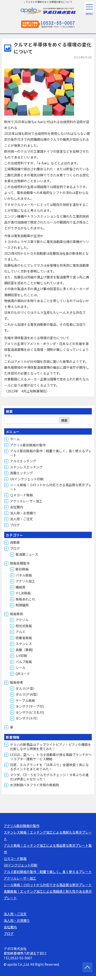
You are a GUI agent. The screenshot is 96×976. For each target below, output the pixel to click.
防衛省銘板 (24, 637)
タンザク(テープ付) (30, 706)
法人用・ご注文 (21, 518)
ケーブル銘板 (25, 700)
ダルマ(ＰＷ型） (28, 694)
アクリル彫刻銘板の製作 (28, 445)
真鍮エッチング (21, 473)
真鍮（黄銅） (25, 649)
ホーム (15, 439)
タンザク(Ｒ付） (28, 718)
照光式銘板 (24, 625)
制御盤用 (22, 605)
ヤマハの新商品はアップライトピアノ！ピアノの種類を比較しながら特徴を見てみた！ (50, 746)
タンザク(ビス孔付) (30, 712)
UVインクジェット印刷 (27, 479)
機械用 (20, 587)
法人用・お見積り (23, 513)
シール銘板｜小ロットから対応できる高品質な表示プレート (51, 486)
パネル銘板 (24, 575)
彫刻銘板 (22, 569)
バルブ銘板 (24, 661)
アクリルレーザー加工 (26, 501)
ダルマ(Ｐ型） (26, 688)
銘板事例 (16, 613)
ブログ (15, 525)
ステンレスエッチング (26, 467)
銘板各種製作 (20, 563)
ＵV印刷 (21, 655)
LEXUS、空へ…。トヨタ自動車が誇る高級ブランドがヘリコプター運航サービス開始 (51, 756)
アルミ (20, 631)
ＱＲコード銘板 (21, 495)
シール (20, 667)
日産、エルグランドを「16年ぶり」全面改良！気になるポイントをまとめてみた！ (49, 766)
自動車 (15, 542)
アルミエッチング (23, 461)
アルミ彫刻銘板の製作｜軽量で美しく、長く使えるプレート (51, 452)
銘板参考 (16, 682)
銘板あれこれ (25, 599)
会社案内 (16, 507)
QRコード (23, 673)
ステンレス (24, 643)
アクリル (22, 619)
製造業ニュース (27, 554)
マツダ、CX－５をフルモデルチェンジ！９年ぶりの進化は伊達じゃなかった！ (49, 776)
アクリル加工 (25, 581)
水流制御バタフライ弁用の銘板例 (34, 784)
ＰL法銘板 (23, 593)
